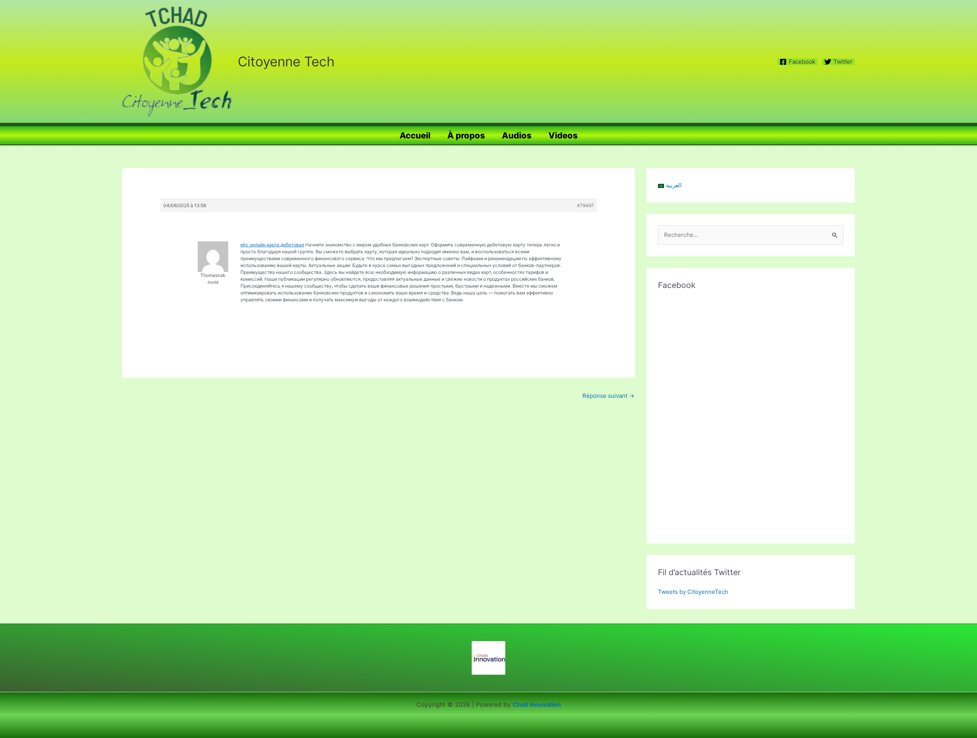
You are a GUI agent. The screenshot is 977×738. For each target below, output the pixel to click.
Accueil (415, 135)
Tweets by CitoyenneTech (693, 591)
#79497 (585, 205)
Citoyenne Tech (286, 61)
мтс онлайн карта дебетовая (272, 245)
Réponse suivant (608, 395)
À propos (466, 135)
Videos (563, 135)
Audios (517, 135)
